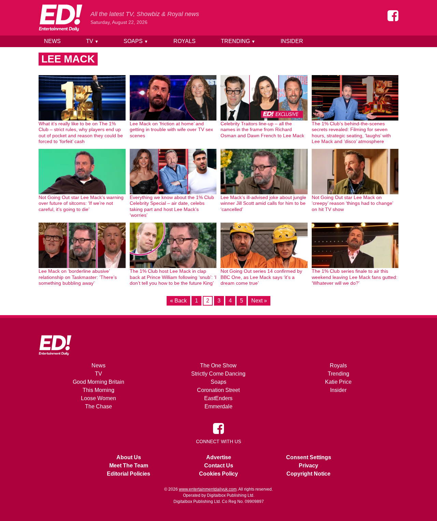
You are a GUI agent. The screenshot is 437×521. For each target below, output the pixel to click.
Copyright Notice (308, 474)
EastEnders (218, 398)
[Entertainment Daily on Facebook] (392, 15)
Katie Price (338, 382)
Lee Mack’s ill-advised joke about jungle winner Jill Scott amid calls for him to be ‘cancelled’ (263, 203)
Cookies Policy (218, 474)
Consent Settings (308, 457)
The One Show (218, 365)
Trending (238, 41)
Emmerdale (218, 406)
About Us (128, 457)
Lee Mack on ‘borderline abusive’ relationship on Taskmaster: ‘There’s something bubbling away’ (78, 277)
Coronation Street (218, 390)
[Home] (60, 17)
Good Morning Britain (98, 382)
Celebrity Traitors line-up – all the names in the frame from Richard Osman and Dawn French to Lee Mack (262, 129)
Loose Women (98, 398)
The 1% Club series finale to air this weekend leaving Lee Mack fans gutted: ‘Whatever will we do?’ (354, 277)
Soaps (136, 41)
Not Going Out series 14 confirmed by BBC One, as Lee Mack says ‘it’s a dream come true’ (261, 277)
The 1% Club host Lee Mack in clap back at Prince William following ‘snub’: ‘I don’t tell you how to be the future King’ (173, 277)
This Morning (98, 390)
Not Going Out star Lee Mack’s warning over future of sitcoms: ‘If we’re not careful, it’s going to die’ (81, 203)
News (52, 41)
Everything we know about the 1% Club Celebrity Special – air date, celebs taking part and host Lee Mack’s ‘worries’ (172, 206)
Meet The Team (128, 465)
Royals (184, 41)
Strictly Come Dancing (218, 374)
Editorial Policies (128, 474)
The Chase (98, 406)
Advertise (218, 457)
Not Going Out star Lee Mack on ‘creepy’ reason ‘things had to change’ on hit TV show (352, 203)
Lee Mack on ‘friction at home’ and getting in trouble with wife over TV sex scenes (171, 129)
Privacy (308, 465)
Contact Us (218, 465)
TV (92, 41)
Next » (259, 301)
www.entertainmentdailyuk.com (208, 489)
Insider (292, 41)
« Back (178, 301)
